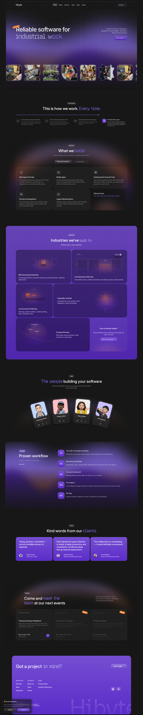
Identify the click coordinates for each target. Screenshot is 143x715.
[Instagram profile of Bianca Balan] (81, 421)
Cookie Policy (9, 706)
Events (84, 5)
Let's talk (21, 464)
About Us (30, 684)
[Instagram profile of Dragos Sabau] (64, 421)
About (60, 5)
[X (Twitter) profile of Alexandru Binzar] (47, 423)
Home (55, 5)
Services (66, 5)
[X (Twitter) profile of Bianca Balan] (85, 421)
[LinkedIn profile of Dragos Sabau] (60, 421)
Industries (19, 690)
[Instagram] (118, 689)
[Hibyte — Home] (19, 5)
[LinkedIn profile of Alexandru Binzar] (39, 425)
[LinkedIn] (113, 689)
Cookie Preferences (45, 687)
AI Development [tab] (80, 161)
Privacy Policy (43, 684)
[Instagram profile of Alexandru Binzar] (43, 424)
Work (78, 5)
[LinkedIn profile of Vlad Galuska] (100, 424)
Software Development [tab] (63, 161)
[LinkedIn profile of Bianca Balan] (77, 421)
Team (73, 5)
